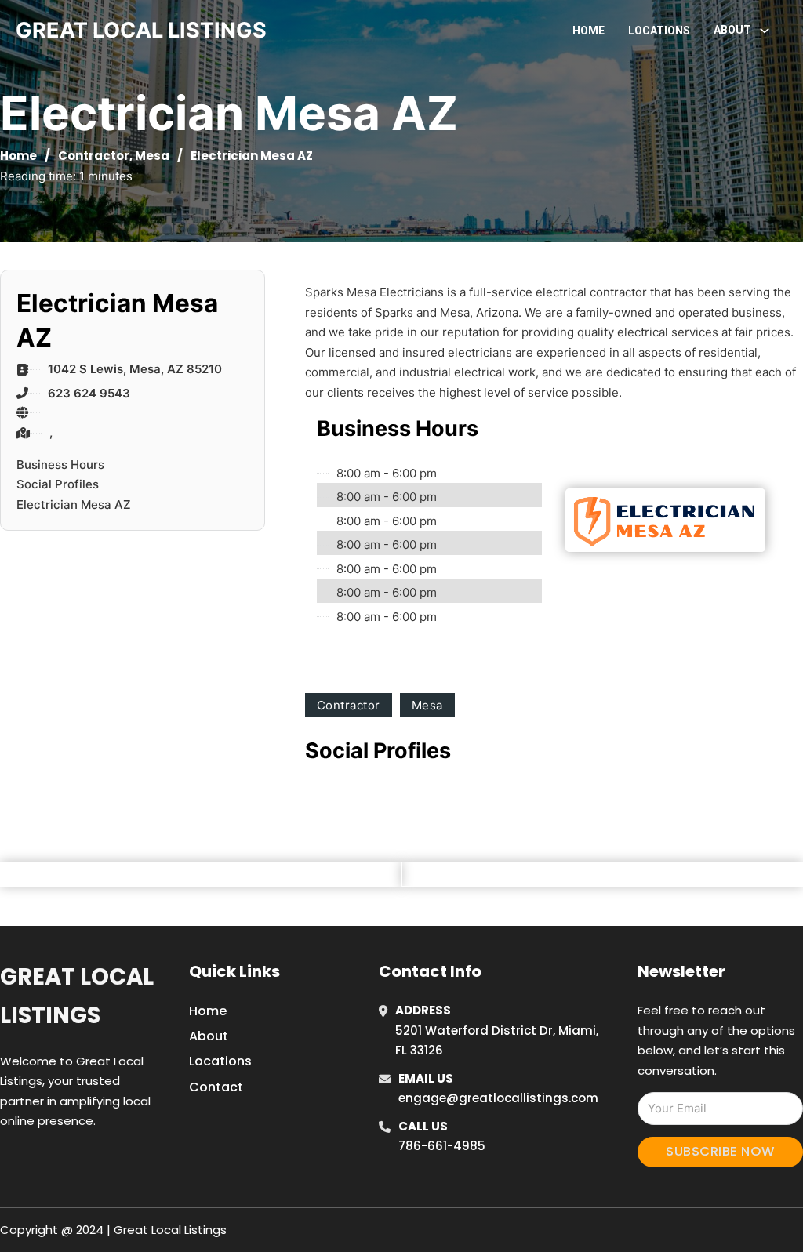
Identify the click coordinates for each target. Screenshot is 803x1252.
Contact (216, 1087)
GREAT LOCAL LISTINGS (141, 30)
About (208, 1036)
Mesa (152, 155)
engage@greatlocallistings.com (498, 1098)
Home (588, 30)
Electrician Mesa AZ (73, 504)
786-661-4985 (441, 1146)
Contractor (93, 155)
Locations (659, 30)
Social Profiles (57, 484)
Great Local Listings (77, 996)
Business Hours (60, 464)
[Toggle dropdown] (764, 30)
